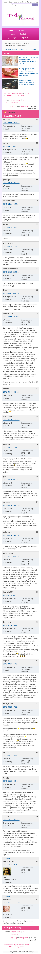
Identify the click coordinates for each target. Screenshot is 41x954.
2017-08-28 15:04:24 (11, 781)
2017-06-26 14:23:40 (11, 535)
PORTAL (9, 30)
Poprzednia (15, 100)
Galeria (16, 2)
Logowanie (25, 37)
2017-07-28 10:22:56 (11, 625)
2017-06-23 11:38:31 (11, 447)
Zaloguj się (34, 2)
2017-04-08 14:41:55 (11, 123)
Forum (4, 2)
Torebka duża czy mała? (15, 95)
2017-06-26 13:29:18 (11, 505)
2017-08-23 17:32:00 (11, 707)
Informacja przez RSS (14, 112)
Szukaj (23, 34)
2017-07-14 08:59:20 (11, 595)
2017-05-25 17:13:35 (11, 246)
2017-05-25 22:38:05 (11, 272)
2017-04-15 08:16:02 (11, 146)
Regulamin (10, 34)
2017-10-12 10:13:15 (11, 820)
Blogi (10, 2)
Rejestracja (11, 37)
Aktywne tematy (11, 49)
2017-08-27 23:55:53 (11, 755)
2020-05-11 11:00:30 (11, 902)
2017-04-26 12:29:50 (11, 204)
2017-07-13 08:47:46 (11, 556)
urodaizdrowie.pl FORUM (13, 93)
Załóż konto (24, 2)
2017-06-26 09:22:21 (11, 479)
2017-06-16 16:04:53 (11, 392)
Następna (14, 102)
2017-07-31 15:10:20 (11, 664)
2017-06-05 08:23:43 (11, 293)
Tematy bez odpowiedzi (27, 49)
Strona (7, 858)
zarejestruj (24, 106)
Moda (26, 93)
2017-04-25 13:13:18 (11, 183)
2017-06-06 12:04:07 (11, 316)
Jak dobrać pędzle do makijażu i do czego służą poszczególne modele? (27, 82)
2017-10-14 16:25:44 (11, 864)
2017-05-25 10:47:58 (11, 227)
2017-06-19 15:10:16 (11, 420)
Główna (21, 30)
